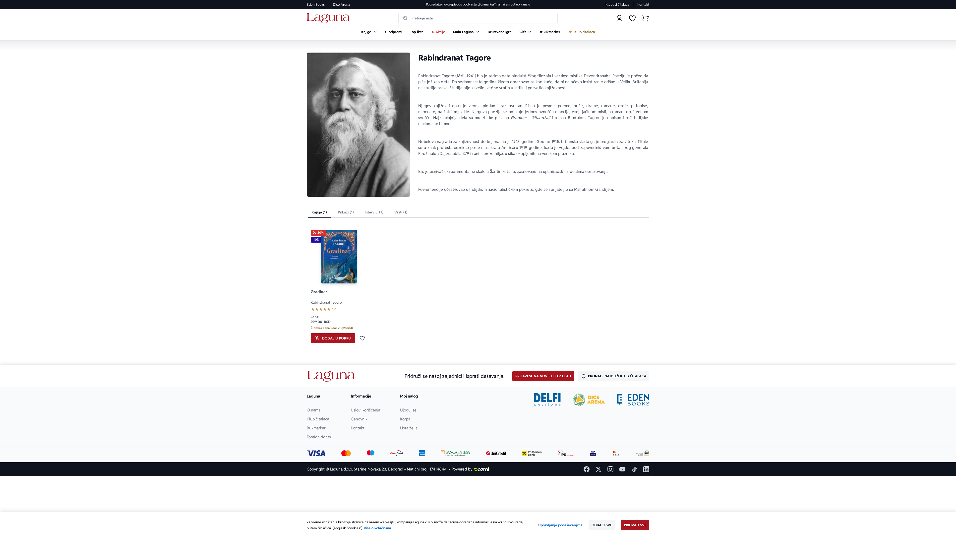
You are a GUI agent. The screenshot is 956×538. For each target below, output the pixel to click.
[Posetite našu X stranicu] (598, 469)
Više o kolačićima (377, 528)
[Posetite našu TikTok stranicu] (634, 469)
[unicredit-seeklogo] (496, 453)
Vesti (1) (400, 212)
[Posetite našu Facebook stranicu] (587, 469)
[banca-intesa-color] (456, 453)
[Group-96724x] (396, 453)
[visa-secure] (593, 453)
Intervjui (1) (374, 212)
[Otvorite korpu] (645, 18)
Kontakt (643, 4)
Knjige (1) (319, 212)
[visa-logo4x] (316, 453)
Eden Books (316, 4)
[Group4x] (370, 453)
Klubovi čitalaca (617, 4)
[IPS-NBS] (566, 453)
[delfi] (547, 399)
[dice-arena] (589, 399)
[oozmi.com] (481, 469)
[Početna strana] (329, 18)
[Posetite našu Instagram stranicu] (610, 469)
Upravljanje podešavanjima (560, 525)
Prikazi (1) (346, 212)
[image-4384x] (642, 453)
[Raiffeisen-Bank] (532, 453)
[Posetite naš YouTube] (622, 469)
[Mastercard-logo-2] (346, 453)
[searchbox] (478, 18)
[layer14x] (422, 453)
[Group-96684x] (633, 399)
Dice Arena (341, 4)
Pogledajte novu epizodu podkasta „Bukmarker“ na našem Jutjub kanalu (478, 4)
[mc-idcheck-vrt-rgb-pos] (616, 453)
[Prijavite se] (619, 18)
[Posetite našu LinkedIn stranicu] (646, 469)
